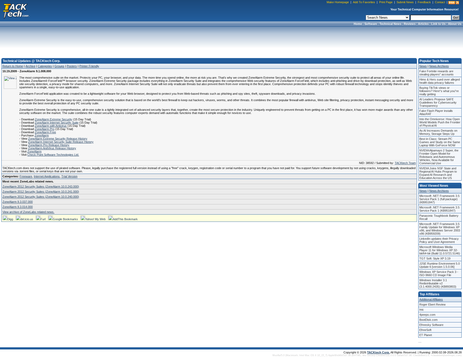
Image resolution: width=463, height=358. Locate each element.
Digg (10, 219)
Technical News (390, 23)
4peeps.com (427, 314)
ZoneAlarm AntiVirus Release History (52, 148)
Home (358, 23)
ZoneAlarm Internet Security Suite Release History (61, 141)
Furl (43, 219)
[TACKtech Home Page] (16, 10)
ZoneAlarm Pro (44, 129)
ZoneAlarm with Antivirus (51, 125)
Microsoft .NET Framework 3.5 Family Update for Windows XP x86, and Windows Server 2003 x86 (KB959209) (439, 228)
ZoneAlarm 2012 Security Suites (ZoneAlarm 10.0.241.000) (40, 191)
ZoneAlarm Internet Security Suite (57, 122)
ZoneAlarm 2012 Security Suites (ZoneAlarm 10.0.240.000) (40, 196)
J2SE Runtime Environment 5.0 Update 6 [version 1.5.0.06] (439, 265)
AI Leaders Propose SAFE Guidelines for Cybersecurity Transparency (438, 102)
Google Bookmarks (65, 219)
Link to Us (438, 23)
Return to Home (12, 66)
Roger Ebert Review (432, 304)
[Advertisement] (231, 41)
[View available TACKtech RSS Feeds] (453, 3)
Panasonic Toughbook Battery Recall (438, 217)
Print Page (386, 2)
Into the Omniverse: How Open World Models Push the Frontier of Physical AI (439, 122)
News (423, 66)
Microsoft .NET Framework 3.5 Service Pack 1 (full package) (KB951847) (439, 199)
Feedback (424, 2)
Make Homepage (338, 2)
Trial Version (69, 176)
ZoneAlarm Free (45, 132)
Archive (30, 66)
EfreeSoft (425, 330)
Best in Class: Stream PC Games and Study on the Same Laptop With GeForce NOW (439, 142)
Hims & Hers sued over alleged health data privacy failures (439, 81)
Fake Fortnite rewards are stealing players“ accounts (436, 73)
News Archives (439, 66)
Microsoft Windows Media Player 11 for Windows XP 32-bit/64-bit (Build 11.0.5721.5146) (439, 250)
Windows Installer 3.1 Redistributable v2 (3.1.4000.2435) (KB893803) (437, 283)
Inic (421, 309)
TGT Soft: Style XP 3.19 (434, 258)
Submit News (405, 2)
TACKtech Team (405, 163)
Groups (59, 66)
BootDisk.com (428, 319)
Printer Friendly (89, 66)
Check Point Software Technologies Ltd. (53, 154)
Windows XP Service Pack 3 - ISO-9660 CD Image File (438, 273)
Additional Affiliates (431, 299)
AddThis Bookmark (125, 219)
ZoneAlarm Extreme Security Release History (57, 138)
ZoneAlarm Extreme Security (53, 119)
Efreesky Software (431, 324)
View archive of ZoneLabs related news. (28, 212)
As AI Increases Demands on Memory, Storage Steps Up (438, 132)
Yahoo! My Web (95, 219)
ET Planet (425, 335)
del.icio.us (26, 219)
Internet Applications (47, 176)
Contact (440, 2)
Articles (423, 23)
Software (370, 23)
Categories (45, 66)
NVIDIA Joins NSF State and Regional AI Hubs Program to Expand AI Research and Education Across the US (438, 173)
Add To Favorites (364, 2)
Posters (72, 66)
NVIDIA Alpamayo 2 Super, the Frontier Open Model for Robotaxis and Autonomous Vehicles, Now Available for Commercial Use (438, 157)
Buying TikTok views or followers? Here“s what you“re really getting (439, 91)
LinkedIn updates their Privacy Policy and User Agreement (439, 240)
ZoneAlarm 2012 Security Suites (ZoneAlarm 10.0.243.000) (40, 186)
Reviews (410, 23)
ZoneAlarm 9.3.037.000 (17, 201)
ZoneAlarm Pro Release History (48, 145)
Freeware (26, 176)
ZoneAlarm (42, 135)
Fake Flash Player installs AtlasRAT (436, 112)
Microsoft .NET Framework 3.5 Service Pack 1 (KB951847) (439, 209)
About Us (454, 23)
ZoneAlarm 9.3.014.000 (17, 206)
